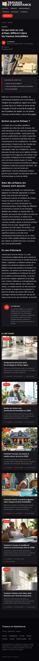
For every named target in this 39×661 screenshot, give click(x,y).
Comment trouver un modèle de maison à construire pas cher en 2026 (19, 546)
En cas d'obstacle (11, 89)
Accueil (5, 8)
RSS (29, 639)
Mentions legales (21, 639)
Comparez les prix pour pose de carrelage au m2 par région (16, 363)
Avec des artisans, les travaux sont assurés (19, 86)
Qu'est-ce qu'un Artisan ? (14, 83)
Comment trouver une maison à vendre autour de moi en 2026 (16, 455)
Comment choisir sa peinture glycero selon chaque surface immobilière (19, 500)
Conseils (5, 12)
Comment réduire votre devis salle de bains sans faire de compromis (17, 594)
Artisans (15, 12)
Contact (7, 15)
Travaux (13, 8)
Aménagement (24, 8)
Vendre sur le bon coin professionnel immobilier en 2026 (17, 409)
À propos (23, 12)
